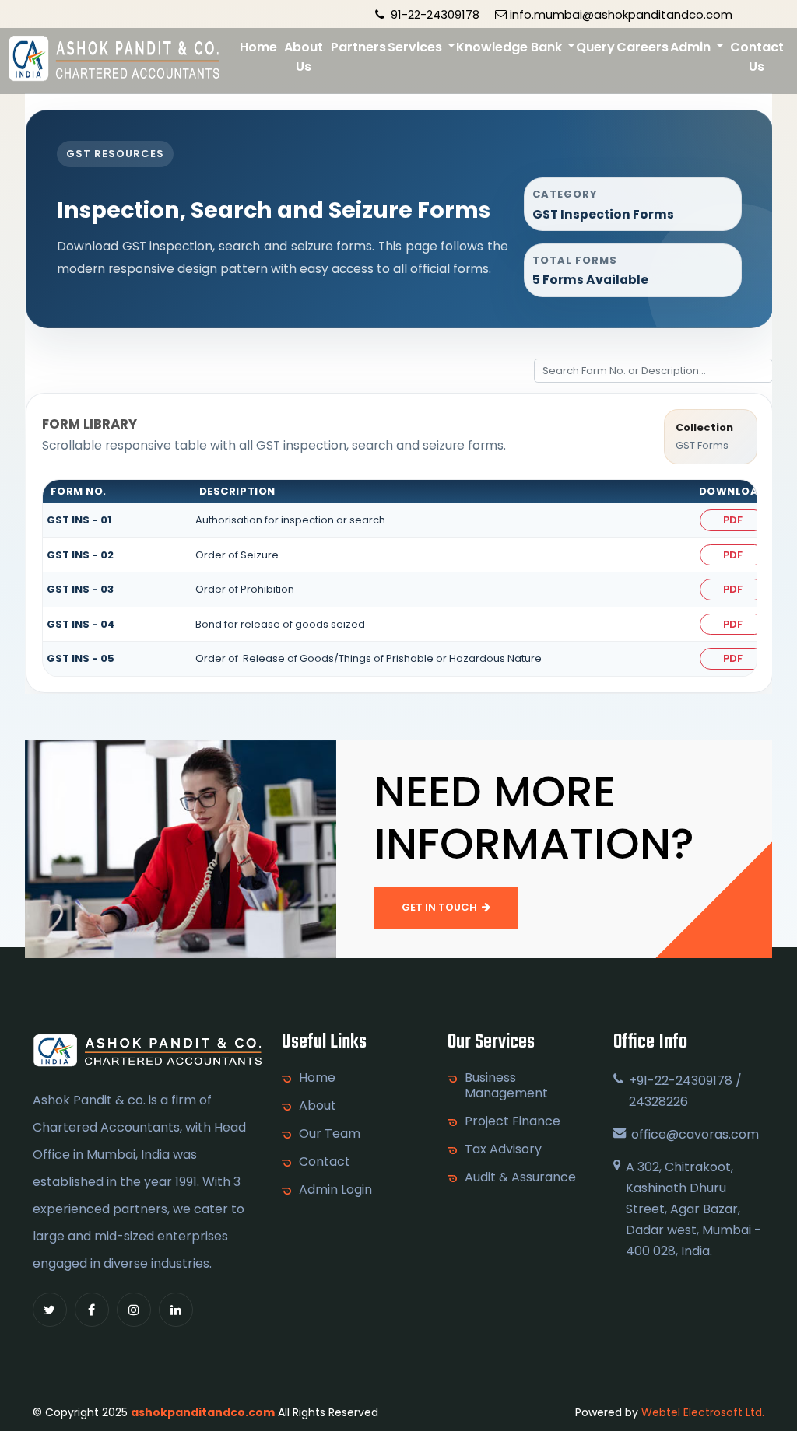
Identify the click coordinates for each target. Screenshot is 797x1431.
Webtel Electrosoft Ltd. (702, 1412)
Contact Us (757, 56)
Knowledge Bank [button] (510, 47)
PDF (733, 520)
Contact (324, 1162)
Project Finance (512, 1121)
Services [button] (416, 47)
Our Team (329, 1134)
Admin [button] (692, 47)
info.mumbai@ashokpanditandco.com (621, 14)
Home (258, 47)
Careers (642, 47)
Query (595, 47)
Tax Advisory (503, 1149)
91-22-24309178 (433, 14)
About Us (303, 56)
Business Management (506, 1085)
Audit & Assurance (520, 1177)
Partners (358, 47)
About (317, 1106)
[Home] (115, 58)
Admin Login (335, 1190)
